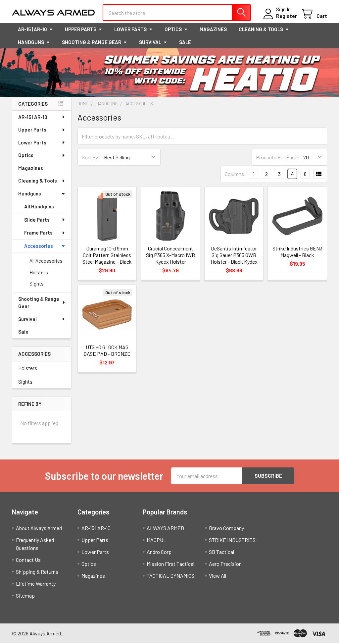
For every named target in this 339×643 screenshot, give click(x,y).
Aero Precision (225, 564)
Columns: (235, 174)
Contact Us (28, 560)
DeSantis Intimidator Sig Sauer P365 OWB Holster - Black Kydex (234, 255)
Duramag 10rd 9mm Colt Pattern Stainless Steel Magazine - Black (107, 255)
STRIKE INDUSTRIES (232, 540)
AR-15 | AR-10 (32, 29)
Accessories (38, 246)
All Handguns (39, 206)
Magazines (213, 29)
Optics (173, 29)
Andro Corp (159, 552)
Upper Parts (80, 29)
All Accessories (46, 261)
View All (217, 575)
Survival (150, 42)
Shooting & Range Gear (91, 42)
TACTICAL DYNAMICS (170, 575)
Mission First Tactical (170, 564)
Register (286, 16)
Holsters (38, 272)
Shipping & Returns (37, 571)
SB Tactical (221, 552)
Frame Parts (38, 233)
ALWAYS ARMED (165, 528)
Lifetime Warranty (36, 583)
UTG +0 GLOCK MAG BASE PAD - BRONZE (106, 350)
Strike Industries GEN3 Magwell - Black (297, 251)
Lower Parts (130, 29)
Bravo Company (226, 528)
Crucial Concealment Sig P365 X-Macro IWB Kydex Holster (170, 255)
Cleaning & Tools (261, 29)
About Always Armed (39, 528)
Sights (36, 284)
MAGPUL (156, 540)
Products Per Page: (277, 157)
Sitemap (25, 595)
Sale (185, 42)
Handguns (31, 42)
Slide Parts (37, 220)
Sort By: (91, 157)
